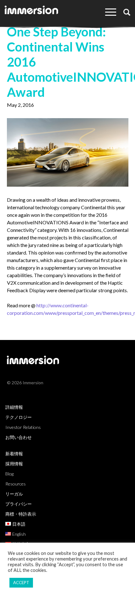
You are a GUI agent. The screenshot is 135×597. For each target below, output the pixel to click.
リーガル (14, 493)
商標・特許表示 (20, 514)
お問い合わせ (18, 437)
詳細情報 (14, 407)
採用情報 (14, 463)
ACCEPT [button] (21, 582)
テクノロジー (18, 417)
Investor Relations (23, 427)
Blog (9, 473)
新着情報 (14, 453)
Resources (15, 483)
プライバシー (18, 504)
